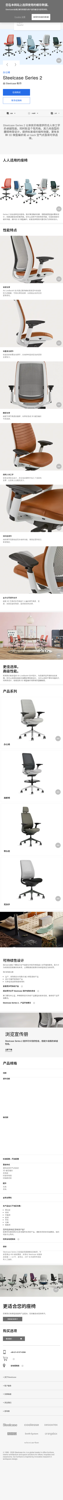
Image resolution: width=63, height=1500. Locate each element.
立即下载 (8, 1049)
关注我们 (7, 1403)
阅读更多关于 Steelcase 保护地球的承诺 (19, 991)
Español (20, 25)
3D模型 (33, 113)
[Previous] (7, 64)
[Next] (15, 64)
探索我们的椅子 (12, 1319)
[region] (31, 11)
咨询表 (7, 1411)
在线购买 (16, 92)
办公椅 (6, 72)
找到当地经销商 (9, 1239)
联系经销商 (16, 100)
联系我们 (9, 1339)
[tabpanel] (31, 47)
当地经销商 (15, 1365)
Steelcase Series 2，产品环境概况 (17, 1003)
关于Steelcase (10, 1377)
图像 (11, 113)
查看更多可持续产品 (11, 986)
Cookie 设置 (20, 17)
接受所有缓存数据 (41, 17)
